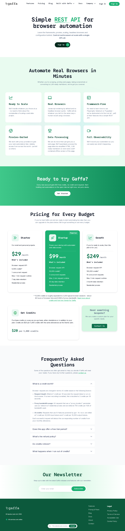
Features (91, 506)
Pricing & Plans (93, 510)
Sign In (102, 4)
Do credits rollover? (41, 444)
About (90, 520)
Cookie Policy (112, 521)
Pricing (41, 3)
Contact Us (99, 326)
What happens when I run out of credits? (51, 451)
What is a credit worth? (43, 384)
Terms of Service (113, 514)
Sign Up (114, 4)
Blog (50, 3)
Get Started (62, 194)
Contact (91, 524)
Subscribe (78, 489)
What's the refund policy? (44, 436)
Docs (80, 3)
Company (89, 3)
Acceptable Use (113, 518)
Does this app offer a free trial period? (50, 429)
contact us (82, 373)
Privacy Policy (112, 511)
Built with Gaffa (64, 3)
